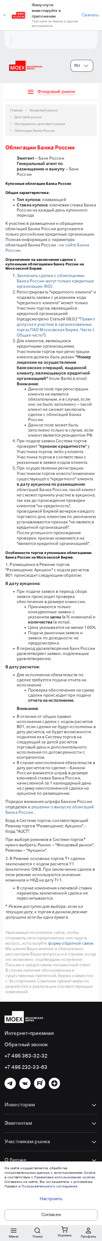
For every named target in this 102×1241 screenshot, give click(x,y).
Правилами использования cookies (64, 1177)
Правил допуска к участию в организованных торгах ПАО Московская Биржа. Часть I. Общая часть (56, 327)
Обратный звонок (26, 1044)
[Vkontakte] (25, 1083)
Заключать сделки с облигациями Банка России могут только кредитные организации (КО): (55, 281)
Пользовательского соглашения (49, 1186)
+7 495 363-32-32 (26, 1056)
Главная (16, 110)
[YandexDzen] (54, 1083)
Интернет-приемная (29, 1033)
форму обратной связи (71, 943)
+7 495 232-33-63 (26, 1067)
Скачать (90, 15)
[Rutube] (39, 1083)
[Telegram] (10, 1083)
